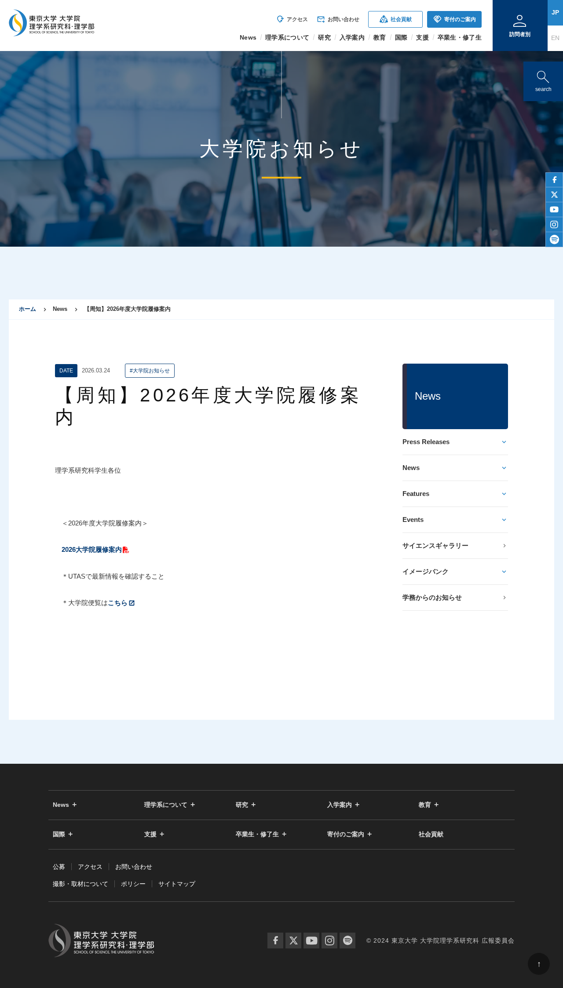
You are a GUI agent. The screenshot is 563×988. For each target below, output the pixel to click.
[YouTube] (311, 940)
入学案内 (339, 805)
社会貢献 (396, 19)
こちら (118, 602)
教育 (425, 805)
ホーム (27, 309)
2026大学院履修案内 (92, 549)
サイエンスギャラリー (435, 545)
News (411, 467)
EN (555, 37)
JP (555, 12)
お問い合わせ (338, 19)
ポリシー (133, 883)
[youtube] (554, 209)
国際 (59, 834)
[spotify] (554, 239)
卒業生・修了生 (257, 834)
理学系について (165, 805)
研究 (242, 805)
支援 (150, 834)
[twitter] (554, 194)
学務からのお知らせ (432, 597)
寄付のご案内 (454, 19)
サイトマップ (176, 883)
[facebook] (554, 179)
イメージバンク (425, 571)
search (543, 79)
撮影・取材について (80, 883)
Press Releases (426, 441)
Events (413, 519)
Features (415, 493)
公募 (59, 866)
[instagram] (554, 224)
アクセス (292, 19)
